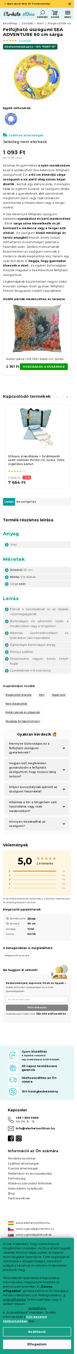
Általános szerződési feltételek (30, 1183)
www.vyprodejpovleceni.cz (35, 1229)
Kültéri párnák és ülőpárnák (23, 712)
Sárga (31, 918)
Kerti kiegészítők (16, 703)
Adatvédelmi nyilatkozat (25, 1188)
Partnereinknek (19, 1198)
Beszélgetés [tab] (26, 501)
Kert (41, 694)
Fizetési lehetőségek (23, 1168)
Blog (11, 1193)
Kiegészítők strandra (19, 694)
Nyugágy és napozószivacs (23, 721)
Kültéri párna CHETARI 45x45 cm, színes (35, 359)
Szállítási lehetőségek (25, 135)
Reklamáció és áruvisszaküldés (30, 1173)
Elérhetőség (17, 1178)
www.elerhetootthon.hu (33, 1223)
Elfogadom (37, 1344)
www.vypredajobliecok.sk (34, 1234)
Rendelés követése (22, 1158)
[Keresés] (42, 13)
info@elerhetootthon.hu (35, 1128)
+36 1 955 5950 (27, 1118)
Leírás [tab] (9, 501)
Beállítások (37, 1332)
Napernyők (59, 694)
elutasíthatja (37, 1308)
